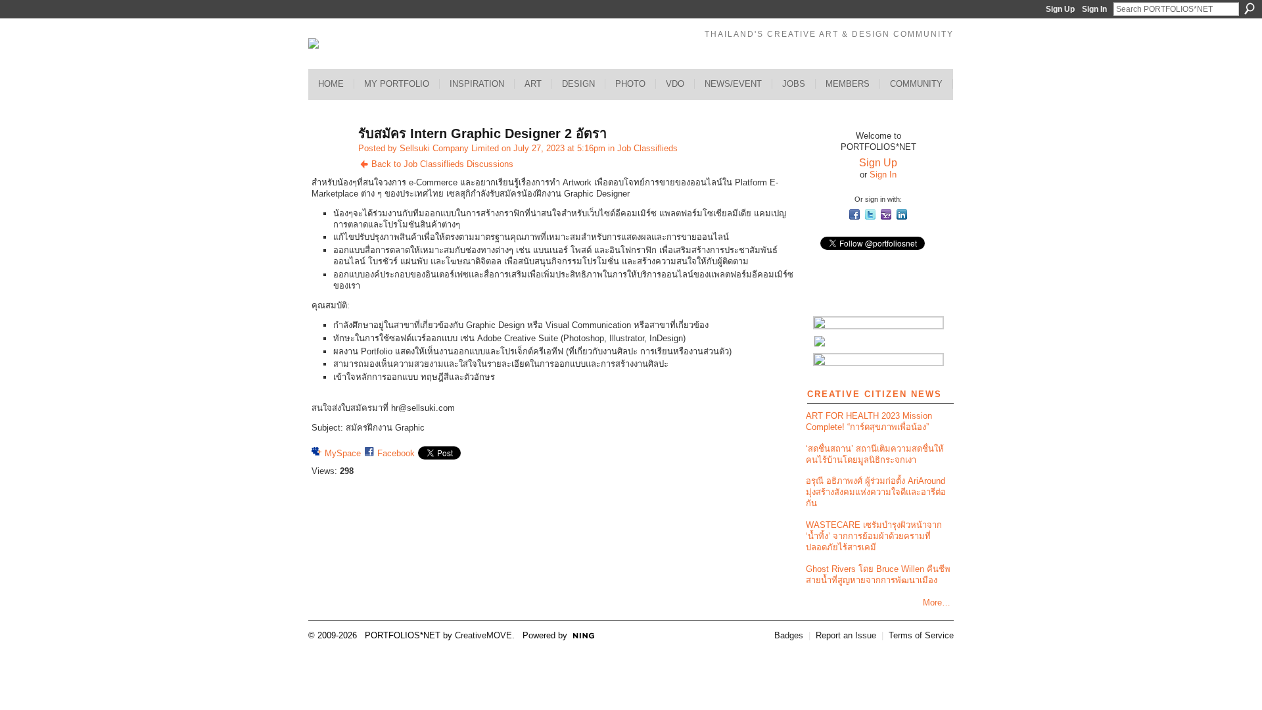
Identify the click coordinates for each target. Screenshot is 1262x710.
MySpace (343, 453)
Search (1249, 8)
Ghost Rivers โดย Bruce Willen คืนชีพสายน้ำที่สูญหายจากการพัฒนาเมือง (878, 574)
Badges (788, 635)
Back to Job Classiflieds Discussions (442, 164)
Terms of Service (921, 635)
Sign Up (1060, 9)
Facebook (396, 453)
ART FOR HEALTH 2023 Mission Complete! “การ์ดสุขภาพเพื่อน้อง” (869, 421)
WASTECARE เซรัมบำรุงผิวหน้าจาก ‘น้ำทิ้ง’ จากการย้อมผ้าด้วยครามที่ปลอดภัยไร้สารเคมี (874, 536)
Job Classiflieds (647, 148)
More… (936, 602)
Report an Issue (846, 635)
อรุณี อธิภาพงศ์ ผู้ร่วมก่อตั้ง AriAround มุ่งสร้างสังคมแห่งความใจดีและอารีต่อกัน (876, 492)
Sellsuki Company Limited (449, 148)
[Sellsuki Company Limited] (329, 162)
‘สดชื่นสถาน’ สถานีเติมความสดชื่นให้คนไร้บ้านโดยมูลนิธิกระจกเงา (875, 454)
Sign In (1094, 9)
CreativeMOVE (483, 635)
